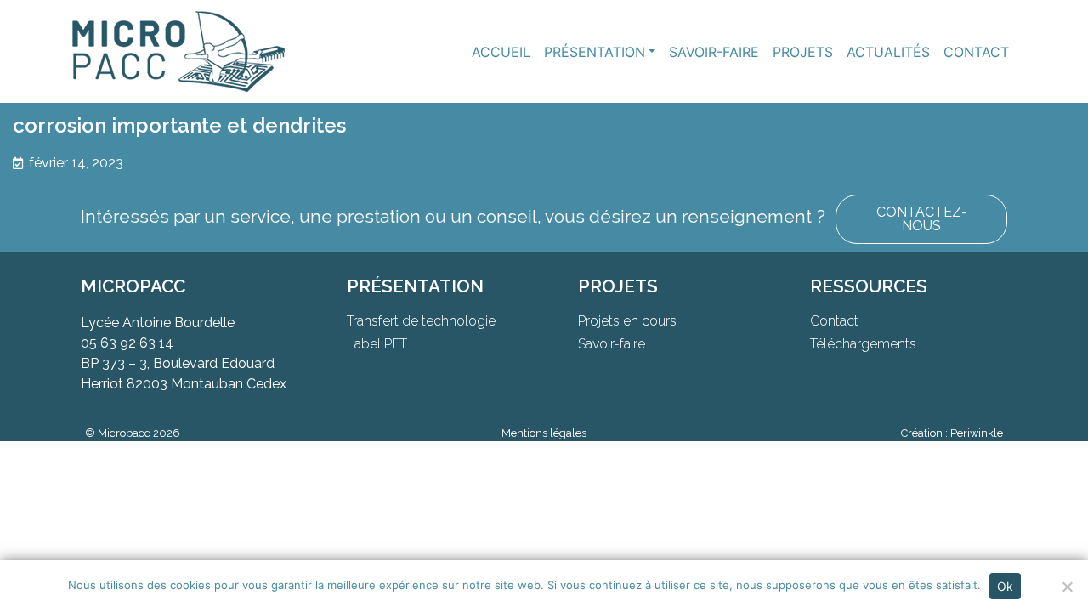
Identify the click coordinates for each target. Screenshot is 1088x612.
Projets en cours (627, 321)
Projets (803, 51)
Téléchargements (863, 344)
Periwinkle (976, 433)
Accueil (501, 51)
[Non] (1066, 586)
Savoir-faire (714, 51)
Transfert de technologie (421, 321)
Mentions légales (544, 433)
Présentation (594, 51)
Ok (1005, 586)
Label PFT (377, 344)
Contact (976, 51)
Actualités (888, 51)
